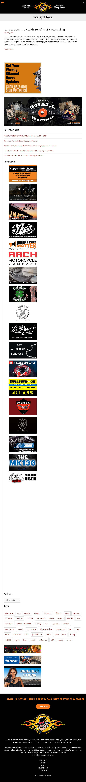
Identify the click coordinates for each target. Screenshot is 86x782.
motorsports (60, 629)
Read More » (9, 49)
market (66, 624)
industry (38, 624)
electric (51, 618)
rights (17, 640)
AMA (18, 613)
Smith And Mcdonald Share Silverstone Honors (21, 141)
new (77, 629)
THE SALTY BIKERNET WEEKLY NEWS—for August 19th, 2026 (25, 136)
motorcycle (32, 629)
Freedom (8, 624)
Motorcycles (46, 629)
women (69, 640)
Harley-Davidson (23, 623)
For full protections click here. (43, 755)
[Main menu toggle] (2, 2)
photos (48, 634)
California (76, 613)
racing (72, 634)
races (64, 635)
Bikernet (47, 613)
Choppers (19, 618)
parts (26, 634)
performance (37, 634)
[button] (84, 2)
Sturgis (33, 640)
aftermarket (9, 613)
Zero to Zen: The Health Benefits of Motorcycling (34, 29)
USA (52, 640)
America (27, 613)
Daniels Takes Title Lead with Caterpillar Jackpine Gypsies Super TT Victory (30, 146)
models (21, 629)
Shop (25, 640)
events (70, 618)
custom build (41, 618)
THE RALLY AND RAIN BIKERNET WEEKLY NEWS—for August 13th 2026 (29, 151)
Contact (43, 770)
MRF (70, 629)
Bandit (37, 613)
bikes (67, 613)
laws (46, 624)
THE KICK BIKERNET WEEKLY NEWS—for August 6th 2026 (24, 156)
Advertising (43, 768)
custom (30, 618)
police (57, 635)
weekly (60, 640)
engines (60, 618)
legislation (56, 624)
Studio (43, 760)
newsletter (17, 634)
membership (9, 629)
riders (8, 639)
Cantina (8, 618)
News (43, 765)
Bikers (58, 613)
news (7, 634)
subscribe (43, 640)
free (78, 618)
